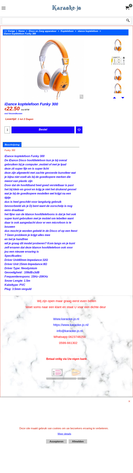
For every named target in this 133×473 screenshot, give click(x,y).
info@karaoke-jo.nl (70, 331)
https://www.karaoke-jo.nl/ (71, 325)
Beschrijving (12, 144)
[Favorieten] (79, 130)
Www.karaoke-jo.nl (66, 319)
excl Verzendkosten (13, 113)
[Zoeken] (128, 21)
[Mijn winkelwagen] (127, 8)
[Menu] (4, 8)
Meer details (64, 433)
